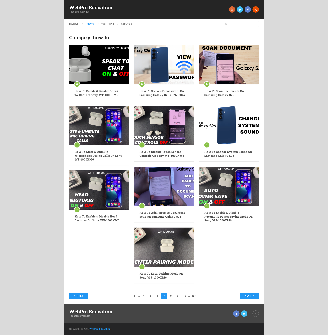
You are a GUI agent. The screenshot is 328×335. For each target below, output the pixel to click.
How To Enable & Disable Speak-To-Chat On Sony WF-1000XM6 (97, 93)
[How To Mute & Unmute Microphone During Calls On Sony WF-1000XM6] (99, 125)
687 (194, 295)
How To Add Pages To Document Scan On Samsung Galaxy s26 (162, 214)
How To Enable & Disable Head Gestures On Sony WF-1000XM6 (96, 218)
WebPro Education (91, 7)
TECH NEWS (107, 24)
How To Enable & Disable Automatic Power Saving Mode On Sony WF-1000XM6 (228, 216)
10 (184, 295)
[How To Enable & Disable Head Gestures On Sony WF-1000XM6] (99, 190)
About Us (126, 24)
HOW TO (90, 24)
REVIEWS (73, 24)
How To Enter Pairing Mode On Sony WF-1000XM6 (161, 275)
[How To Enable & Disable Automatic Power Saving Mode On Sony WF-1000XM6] (229, 186)
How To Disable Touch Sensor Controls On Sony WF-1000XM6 (161, 153)
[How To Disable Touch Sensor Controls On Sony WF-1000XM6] (164, 125)
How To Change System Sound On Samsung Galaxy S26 (228, 153)
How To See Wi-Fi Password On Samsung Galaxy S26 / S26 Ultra (162, 93)
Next (248, 295)
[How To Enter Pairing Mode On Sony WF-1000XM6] (164, 247)
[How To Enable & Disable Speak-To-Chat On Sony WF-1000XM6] (99, 64)
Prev (79, 295)
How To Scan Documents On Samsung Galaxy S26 (224, 93)
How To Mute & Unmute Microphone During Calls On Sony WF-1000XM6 (98, 155)
